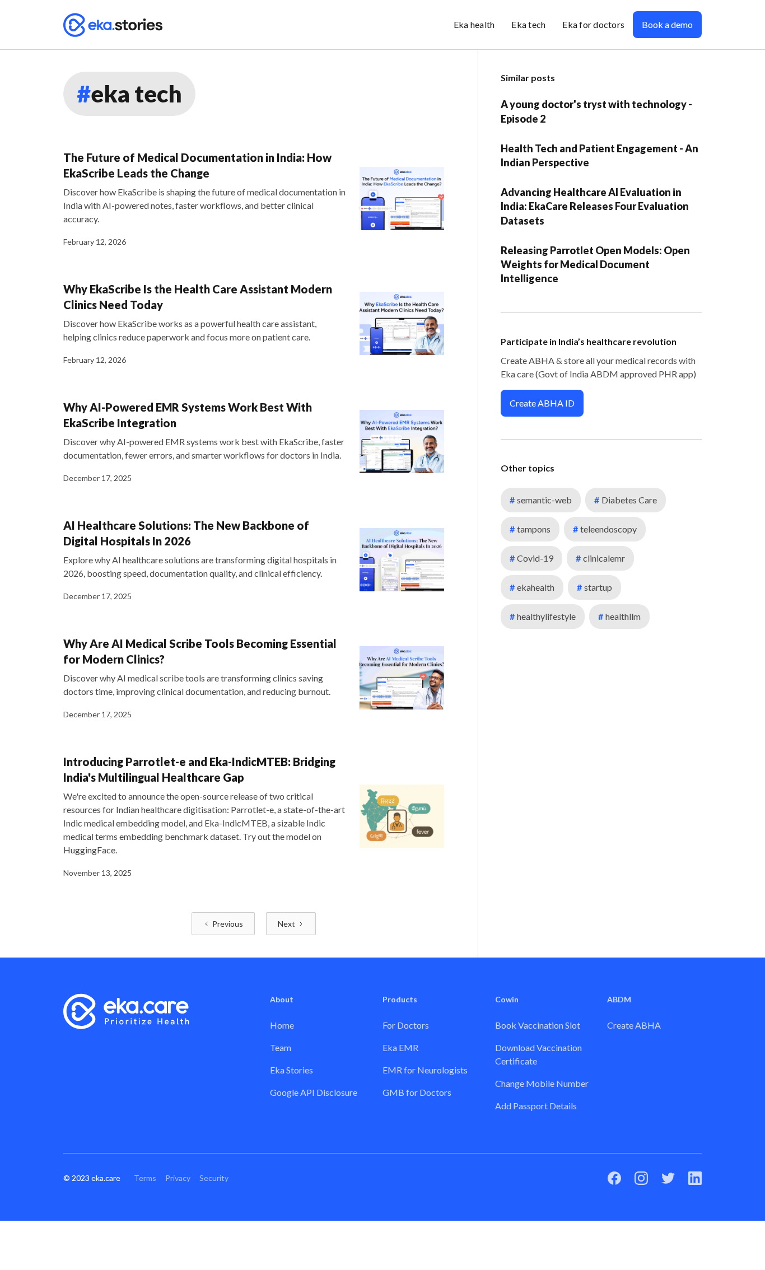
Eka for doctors (593, 24)
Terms (145, 1178)
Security (213, 1178)
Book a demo (667, 24)
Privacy (177, 1178)
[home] (113, 24)
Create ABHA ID (542, 403)
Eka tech (528, 24)
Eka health (474, 24)
